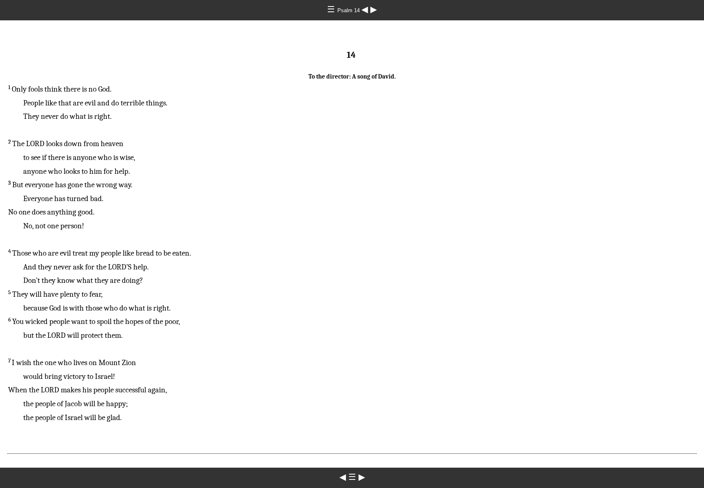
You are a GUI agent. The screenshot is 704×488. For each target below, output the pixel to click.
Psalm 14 (349, 10)
